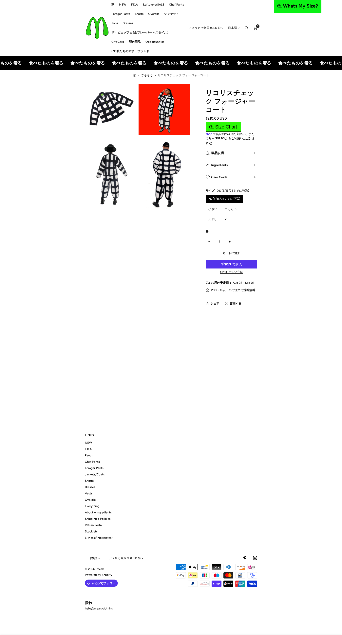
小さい (212, 209)
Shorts (89, 481)
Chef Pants (92, 462)
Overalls (90, 500)
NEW (88, 443)
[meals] (97, 28)
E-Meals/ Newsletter (98, 538)
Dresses (90, 487)
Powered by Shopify (98, 575)
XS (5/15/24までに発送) (224, 199)
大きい (212, 219)
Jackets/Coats (95, 474)
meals (100, 569)
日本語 (232, 28)
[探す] (246, 28)
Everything (92, 506)
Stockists (91, 531)
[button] (255, 28)
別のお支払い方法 (231, 272)
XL (226, 219)
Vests (88, 493)
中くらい (231, 209)
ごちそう (147, 75)
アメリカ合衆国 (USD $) (204, 28)
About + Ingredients (98, 512)
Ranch (89, 455)
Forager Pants (94, 468)
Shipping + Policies (97, 519)
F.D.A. (88, 449)
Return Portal (93, 525)
